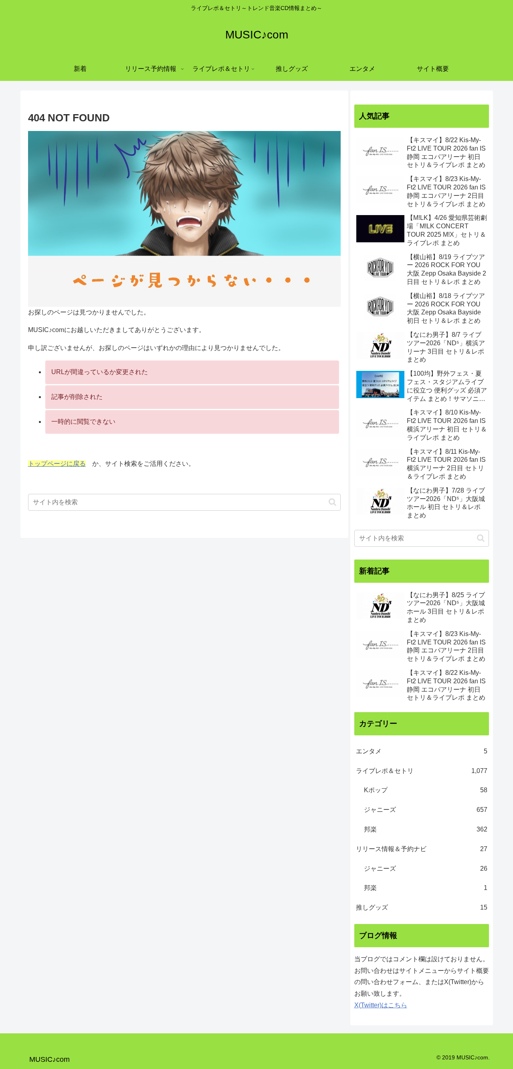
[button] (332, 502)
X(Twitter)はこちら (380, 1005)
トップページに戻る (57, 463)
